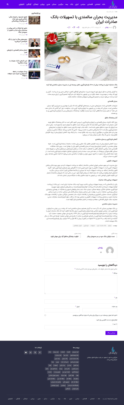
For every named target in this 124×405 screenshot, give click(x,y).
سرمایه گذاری (75, 372)
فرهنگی (35, 4)
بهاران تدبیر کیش (74, 362)
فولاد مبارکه (63, 375)
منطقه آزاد (69, 379)
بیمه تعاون (76, 365)
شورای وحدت (57, 372)
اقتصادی (90, 4)
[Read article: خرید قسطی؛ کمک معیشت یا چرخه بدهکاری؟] (34, 64)
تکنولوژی (21, 4)
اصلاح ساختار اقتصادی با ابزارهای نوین (17, 51)
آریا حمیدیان (75, 352)
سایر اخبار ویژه (110, 12)
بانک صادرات (58, 355)
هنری (48, 4)
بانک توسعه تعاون (74, 355)
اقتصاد (68, 352)
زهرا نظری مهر (54, 369)
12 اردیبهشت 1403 (96, 27)
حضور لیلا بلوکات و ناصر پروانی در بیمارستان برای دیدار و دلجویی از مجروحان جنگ (17, 30)
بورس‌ (57, 362)
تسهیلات (93, 226)
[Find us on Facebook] (40, 352)
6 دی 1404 (23, 78)
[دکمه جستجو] (7, 4)
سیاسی (83, 4)
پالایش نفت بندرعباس (56, 382)
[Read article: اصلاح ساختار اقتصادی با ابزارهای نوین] (34, 53)
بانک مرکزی (64, 358)
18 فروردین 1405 (22, 23)
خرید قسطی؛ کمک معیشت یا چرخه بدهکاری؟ (18, 62)
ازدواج (109, 226)
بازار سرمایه (55, 352)
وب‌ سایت (114, 306)
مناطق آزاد (76, 379)
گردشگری (68, 389)
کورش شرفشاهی (77, 226)
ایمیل (77, 307)
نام (115, 298)
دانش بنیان (67, 369)
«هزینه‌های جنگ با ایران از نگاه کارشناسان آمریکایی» (17, 40)
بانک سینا (66, 355)
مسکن (54, 4)
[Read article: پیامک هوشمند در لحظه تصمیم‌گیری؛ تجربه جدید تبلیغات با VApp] (34, 75)
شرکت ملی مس (66, 372)
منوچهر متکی (66, 382)
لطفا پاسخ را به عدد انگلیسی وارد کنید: (106, 320)
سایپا (47, 369)
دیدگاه (114, 273)
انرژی (76, 4)
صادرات (49, 372)
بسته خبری (57, 358)
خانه (103, 4)
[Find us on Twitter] (35, 352)
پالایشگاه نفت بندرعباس (73, 385)
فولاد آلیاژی (71, 375)
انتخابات (63, 352)
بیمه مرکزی (62, 365)
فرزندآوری (86, 226)
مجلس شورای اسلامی (54, 375)
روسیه (61, 369)
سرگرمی (60, 4)
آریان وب (104, 399)
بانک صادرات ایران (101, 226)
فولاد (77, 375)
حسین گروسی (75, 369)
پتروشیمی (63, 385)
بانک (71, 4)
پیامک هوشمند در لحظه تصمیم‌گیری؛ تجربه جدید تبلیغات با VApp (17, 73)
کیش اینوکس (75, 389)
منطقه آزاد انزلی (51, 379)
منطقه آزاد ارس (60, 379)
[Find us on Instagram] (30, 352)
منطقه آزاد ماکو (75, 382)
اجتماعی (97, 4)
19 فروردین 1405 (22, 35)
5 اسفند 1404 (23, 44)
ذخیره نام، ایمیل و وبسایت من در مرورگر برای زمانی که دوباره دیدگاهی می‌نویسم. (95, 315)
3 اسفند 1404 (23, 65)
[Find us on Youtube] (26, 352)
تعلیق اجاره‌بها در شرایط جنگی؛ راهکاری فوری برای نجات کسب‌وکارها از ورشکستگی (18, 19)
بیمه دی (69, 365)
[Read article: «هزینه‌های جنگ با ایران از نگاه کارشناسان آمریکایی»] (34, 42)
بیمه (66, 4)
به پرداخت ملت (64, 362)
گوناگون (28, 4)
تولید (50, 365)
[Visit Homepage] (112, 4)
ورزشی (42, 4)
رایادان (106, 27)
